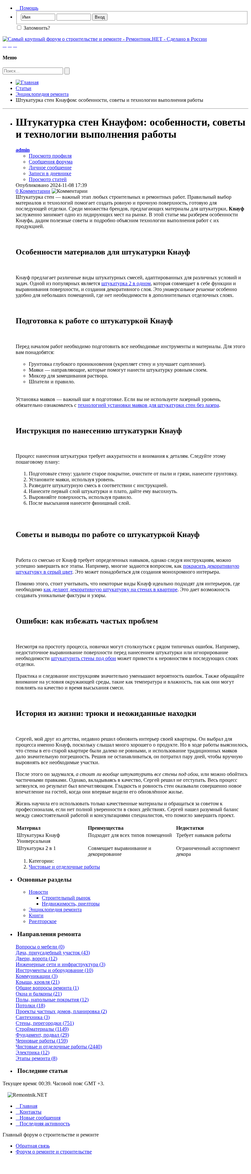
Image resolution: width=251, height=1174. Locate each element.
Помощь (27, 8)
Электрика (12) (32, 1052)
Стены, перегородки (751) (45, 1023)
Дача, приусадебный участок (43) (53, 952)
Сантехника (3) (33, 1017)
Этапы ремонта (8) (36, 1058)
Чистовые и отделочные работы (64, 867)
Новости (38, 892)
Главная (26, 1106)
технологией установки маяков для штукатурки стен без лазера (148, 405)
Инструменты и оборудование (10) (54, 970)
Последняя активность (43, 1123)
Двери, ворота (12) (36, 958)
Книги (36, 915)
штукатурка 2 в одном (126, 283)
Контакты (29, 1112)
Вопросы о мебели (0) (40, 947)
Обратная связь (33, 1146)
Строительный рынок (66, 898)
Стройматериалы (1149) (42, 1029)
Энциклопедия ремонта (42, 94)
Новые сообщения (38, 1117)
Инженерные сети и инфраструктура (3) (60, 964)
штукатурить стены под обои (83, 658)
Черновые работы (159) (42, 1040)
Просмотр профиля (50, 156)
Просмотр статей (48, 179)
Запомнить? (36, 28)
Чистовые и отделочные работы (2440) (59, 1046)
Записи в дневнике (50, 173)
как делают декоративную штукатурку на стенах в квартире (110, 589)
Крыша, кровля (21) (37, 982)
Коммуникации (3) (37, 976)
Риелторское (43, 921)
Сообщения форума (51, 161)
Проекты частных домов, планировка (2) (61, 1011)
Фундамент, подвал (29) (42, 1035)
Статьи (23, 88)
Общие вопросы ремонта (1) (47, 988)
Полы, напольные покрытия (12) (52, 999)
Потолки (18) (30, 1005)
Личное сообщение (50, 167)
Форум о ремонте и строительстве (54, 1151)
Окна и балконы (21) (39, 993)
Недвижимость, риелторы (71, 903)
